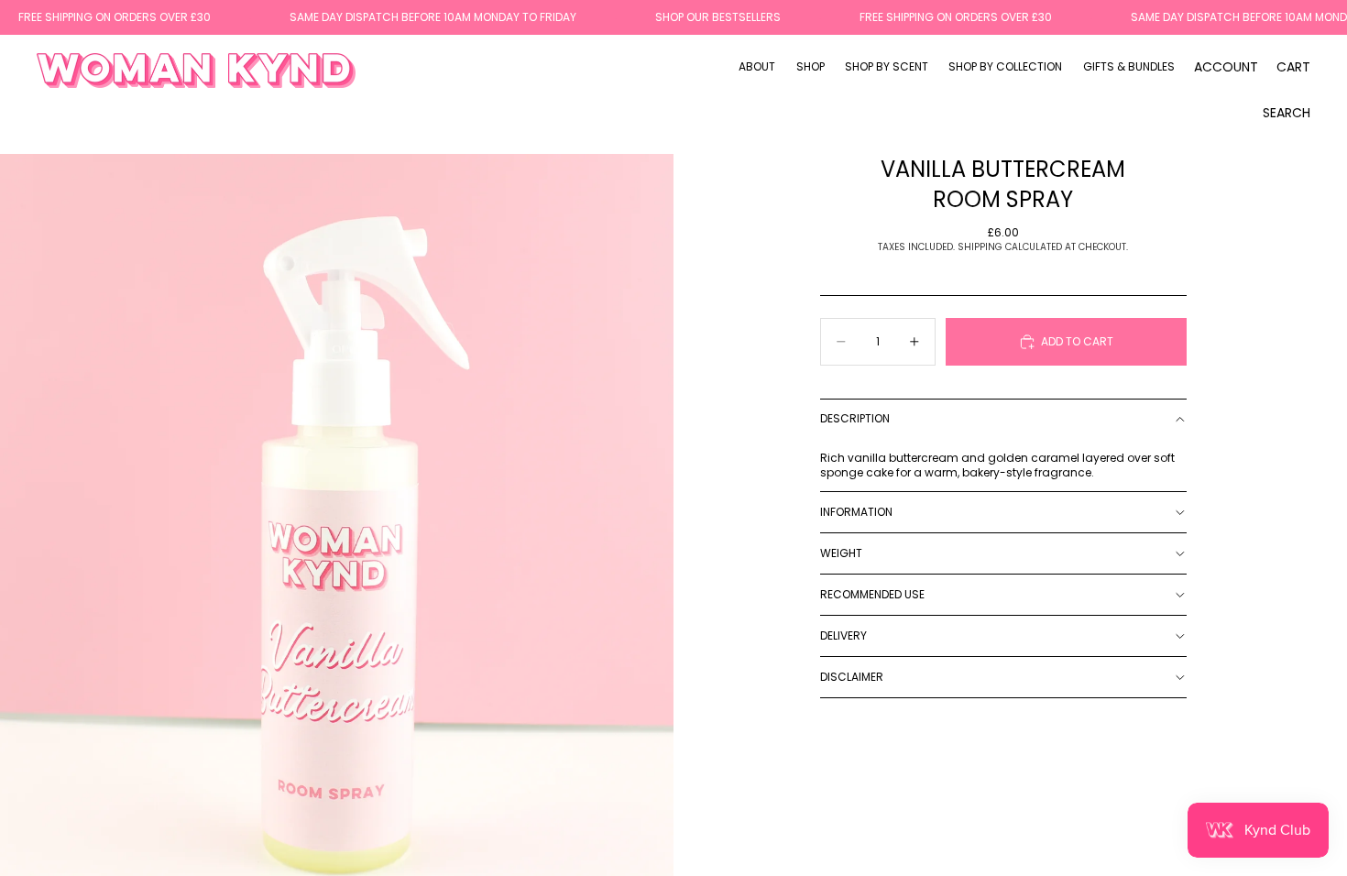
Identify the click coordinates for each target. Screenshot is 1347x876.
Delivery (843, 635)
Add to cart (1077, 341)
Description (855, 418)
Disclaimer (851, 676)
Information (856, 512)
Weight (841, 553)
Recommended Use (872, 594)
